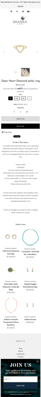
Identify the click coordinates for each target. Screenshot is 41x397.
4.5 (23, 98)
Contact (20, 356)
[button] (37, 361)
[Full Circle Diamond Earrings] (11, 237)
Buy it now (20, 126)
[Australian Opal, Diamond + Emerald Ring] (11, 270)
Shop (20, 348)
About (20, 351)
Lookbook (20, 354)
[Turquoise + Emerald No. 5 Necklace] (30, 237)
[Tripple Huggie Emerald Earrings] (30, 270)
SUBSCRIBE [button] (20, 386)
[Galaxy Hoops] (30, 305)
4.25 (16, 98)
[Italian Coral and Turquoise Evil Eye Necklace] (11, 305)
